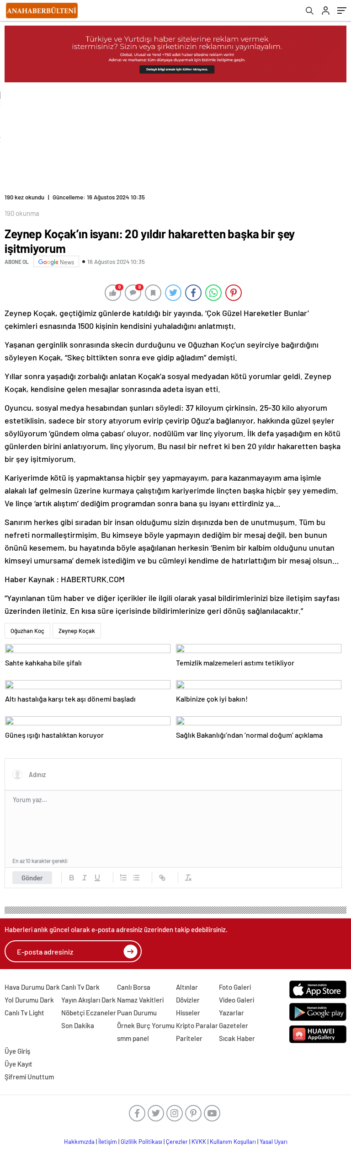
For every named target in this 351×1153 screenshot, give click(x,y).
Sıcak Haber (237, 1038)
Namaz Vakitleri (140, 1000)
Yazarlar (231, 1012)
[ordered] (123, 877)
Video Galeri (236, 1000)
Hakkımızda (79, 1141)
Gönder (32, 878)
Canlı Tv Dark (80, 987)
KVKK (198, 1141)
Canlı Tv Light (24, 1012)
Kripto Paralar (197, 1025)
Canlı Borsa (133, 987)
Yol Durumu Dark (29, 1000)
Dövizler (188, 1000)
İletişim (107, 1141)
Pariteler (189, 1038)
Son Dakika (77, 1025)
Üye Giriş (17, 1051)
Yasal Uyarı (273, 1141)
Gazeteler (233, 1025)
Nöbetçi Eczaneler (88, 1012)
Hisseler (188, 1012)
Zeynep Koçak (76, 630)
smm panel (133, 1038)
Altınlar (187, 987)
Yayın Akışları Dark (88, 1000)
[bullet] (136, 877)
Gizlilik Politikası (141, 1141)
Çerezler (177, 1141)
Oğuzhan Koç (27, 630)
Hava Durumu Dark (32, 987)
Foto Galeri (235, 987)
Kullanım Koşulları (233, 1141)
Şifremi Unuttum (29, 1077)
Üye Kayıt (18, 1064)
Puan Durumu (137, 1012)
